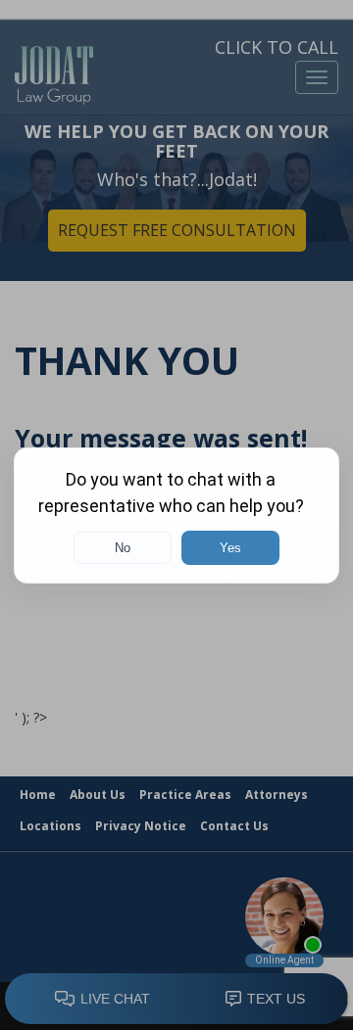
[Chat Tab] (176, 515)
